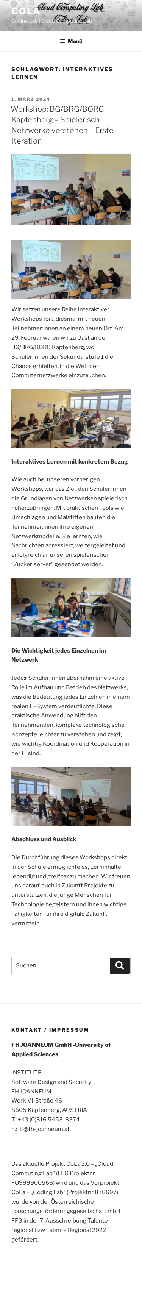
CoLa (26, 11)
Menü (75, 41)
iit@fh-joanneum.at (44, 1129)
